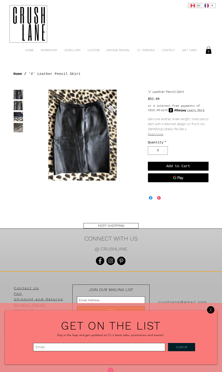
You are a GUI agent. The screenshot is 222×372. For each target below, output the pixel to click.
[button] (210, 310)
